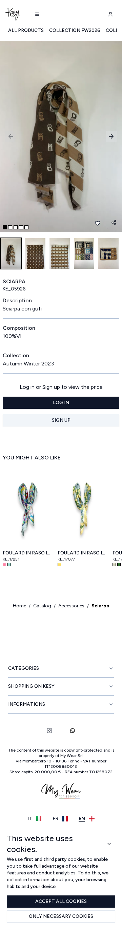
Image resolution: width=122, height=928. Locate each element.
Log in (61, 402)
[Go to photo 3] (16, 227)
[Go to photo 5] (26, 227)
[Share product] (113, 222)
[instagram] (49, 730)
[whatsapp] (72, 730)
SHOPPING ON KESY (31, 686)
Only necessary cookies (61, 916)
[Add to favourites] (97, 223)
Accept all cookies (61, 901)
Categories (23, 668)
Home (19, 606)
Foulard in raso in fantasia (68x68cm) (27, 553)
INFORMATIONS (26, 704)
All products (26, 30)
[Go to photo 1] (5, 227)
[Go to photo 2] (10, 227)
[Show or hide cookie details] (109, 844)
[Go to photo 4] (21, 227)
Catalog (42, 606)
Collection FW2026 (74, 30)
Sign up (61, 420)
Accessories (71, 606)
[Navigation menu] (37, 14)
